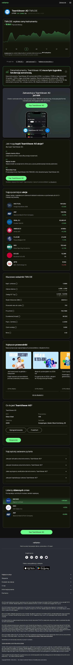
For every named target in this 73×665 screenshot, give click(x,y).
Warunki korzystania (19, 643)
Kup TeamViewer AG (36, 105)
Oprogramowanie (16, 430)
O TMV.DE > (20, 61)
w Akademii (52, 182)
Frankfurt (34, 430)
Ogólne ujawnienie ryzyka (8, 643)
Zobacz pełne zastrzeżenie (46, 636)
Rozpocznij (13, 440)
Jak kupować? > (31, 61)
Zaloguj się (62, 2)
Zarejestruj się (7, 53)
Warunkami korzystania (34, 636)
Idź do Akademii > (38, 395)
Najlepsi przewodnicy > (46, 61)
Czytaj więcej (12, 388)
